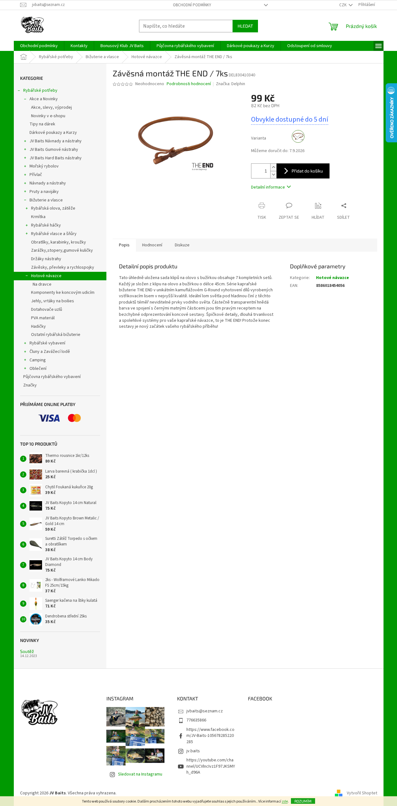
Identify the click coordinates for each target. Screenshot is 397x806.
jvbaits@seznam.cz (204, 711)
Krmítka (38, 217)
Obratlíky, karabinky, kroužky (58, 242)
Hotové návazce (46, 276)
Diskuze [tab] (182, 245)
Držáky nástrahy (46, 259)
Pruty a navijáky (44, 192)
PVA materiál (43, 318)
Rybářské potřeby (40, 90)
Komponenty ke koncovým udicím (62, 292)
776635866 (196, 720)
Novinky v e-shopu (48, 116)
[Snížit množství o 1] (273, 174)
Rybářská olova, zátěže (53, 208)
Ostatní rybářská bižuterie (55, 335)
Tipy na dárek (42, 124)
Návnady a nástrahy (48, 183)
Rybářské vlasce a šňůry (54, 234)
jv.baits (193, 751)
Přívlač (36, 175)
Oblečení (38, 368)
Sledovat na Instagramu (140, 774)
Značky (30, 385)
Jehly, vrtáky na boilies (52, 301)
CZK (343, 5)
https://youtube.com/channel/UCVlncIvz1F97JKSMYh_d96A (210, 766)
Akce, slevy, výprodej (51, 107)
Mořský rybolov (44, 166)
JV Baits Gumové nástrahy (54, 149)
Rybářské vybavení (47, 343)
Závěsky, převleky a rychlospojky (62, 267)
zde (285, 801)
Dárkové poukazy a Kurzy (53, 132)
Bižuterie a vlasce (46, 200)
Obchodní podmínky (192, 5)
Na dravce (42, 284)
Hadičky (38, 326)
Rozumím (303, 801)
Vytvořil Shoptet (362, 793)
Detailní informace (268, 187)
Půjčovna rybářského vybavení (52, 377)
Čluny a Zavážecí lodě (50, 351)
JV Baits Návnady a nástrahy (56, 141)
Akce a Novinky (44, 99)
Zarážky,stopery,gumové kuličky (62, 250)
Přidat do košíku (307, 170)
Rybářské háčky (46, 225)
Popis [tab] (124, 245)
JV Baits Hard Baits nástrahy (56, 158)
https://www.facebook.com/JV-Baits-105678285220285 (210, 735)
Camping (38, 360)
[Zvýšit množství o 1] (273, 167)
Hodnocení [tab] (152, 245)
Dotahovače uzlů (46, 309)
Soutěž (27, 651)
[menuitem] (39, 46)
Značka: (230, 84)
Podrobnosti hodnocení (189, 84)
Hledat (245, 26)
